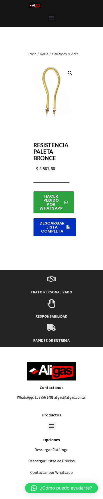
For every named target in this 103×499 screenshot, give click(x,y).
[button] (52, 17)
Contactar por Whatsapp (51, 472)
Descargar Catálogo (51, 449)
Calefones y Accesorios (69, 54)
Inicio (32, 54)
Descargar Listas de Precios (51, 460)
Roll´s (44, 54)
